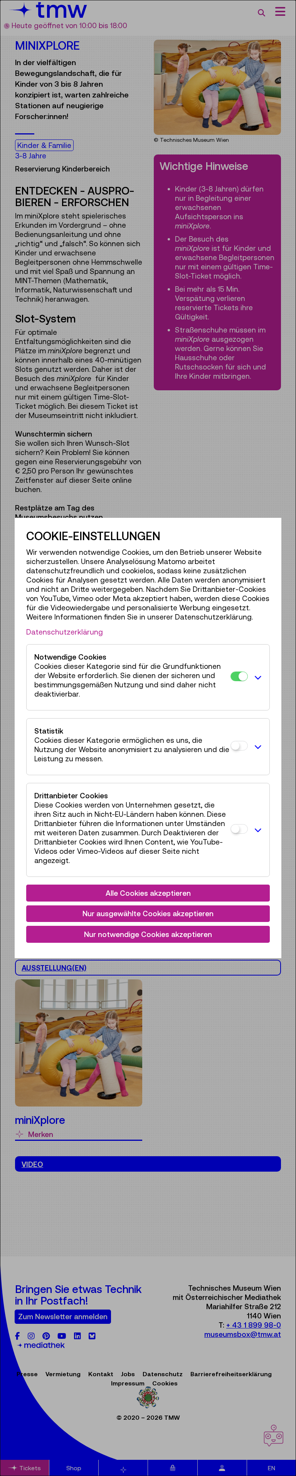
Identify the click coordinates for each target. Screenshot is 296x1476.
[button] (256, 677)
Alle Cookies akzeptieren (148, 893)
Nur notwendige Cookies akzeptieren (148, 934)
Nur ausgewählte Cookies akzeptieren (148, 913)
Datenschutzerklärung (64, 632)
